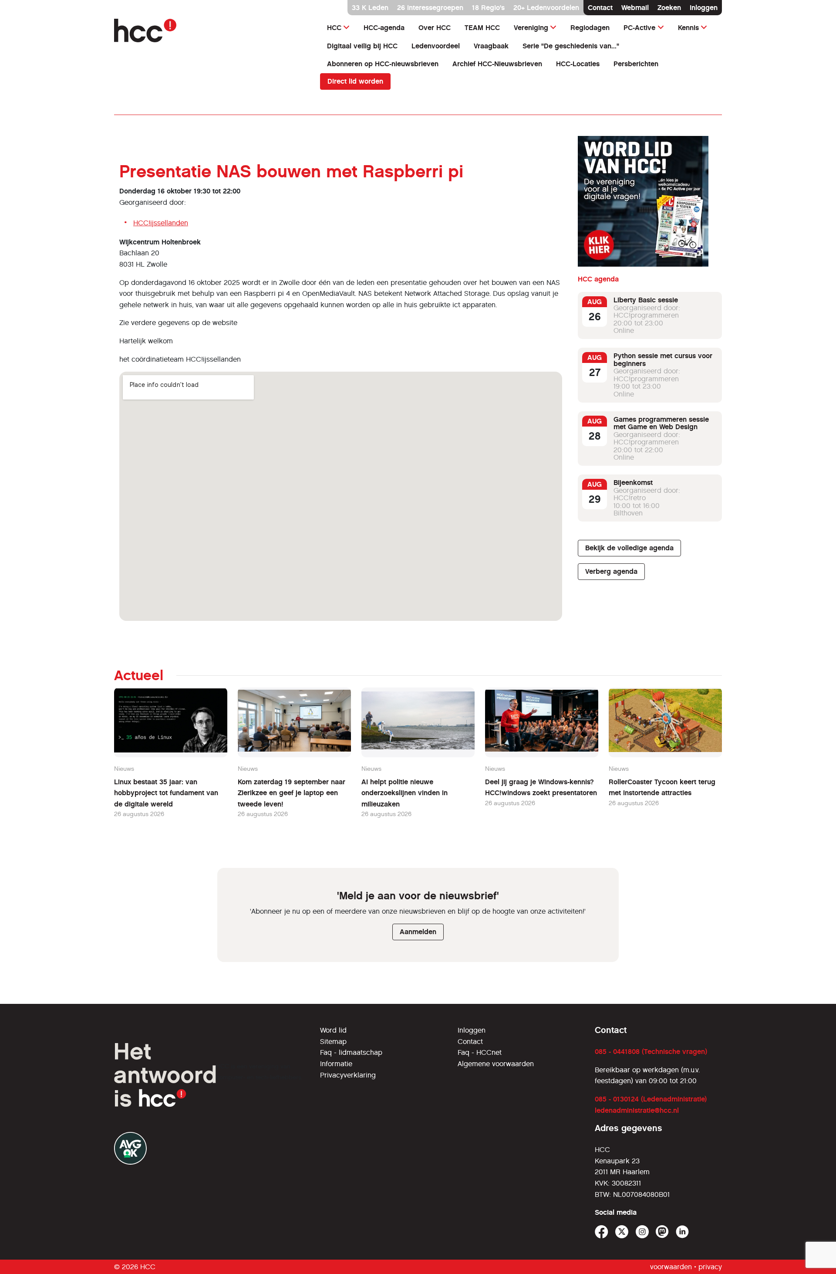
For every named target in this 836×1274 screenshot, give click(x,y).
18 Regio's (488, 7)
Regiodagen (590, 28)
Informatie (336, 1064)
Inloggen (704, 7)
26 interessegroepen (430, 7)
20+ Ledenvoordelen (546, 7)
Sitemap (333, 1041)
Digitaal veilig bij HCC (362, 46)
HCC (334, 28)
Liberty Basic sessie (646, 300)
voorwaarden (671, 1267)
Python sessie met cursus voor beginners (663, 360)
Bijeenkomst (633, 482)
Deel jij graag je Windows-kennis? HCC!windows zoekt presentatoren (541, 787)
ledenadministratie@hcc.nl (637, 1110)
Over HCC (434, 28)
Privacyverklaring (348, 1075)
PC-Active (639, 28)
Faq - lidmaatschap (351, 1052)
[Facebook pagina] (601, 1232)
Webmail (635, 7)
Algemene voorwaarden (496, 1064)
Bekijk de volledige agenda (629, 548)
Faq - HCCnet (480, 1052)
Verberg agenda (611, 571)
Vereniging (531, 28)
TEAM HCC (482, 28)
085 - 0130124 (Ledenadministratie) (651, 1099)
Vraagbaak (491, 46)
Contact (600, 7)
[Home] (212, 30)
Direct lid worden (355, 81)
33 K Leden (370, 7)
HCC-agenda (384, 28)
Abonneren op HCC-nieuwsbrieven (382, 64)
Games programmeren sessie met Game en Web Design (661, 423)
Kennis (688, 28)
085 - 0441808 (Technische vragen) (651, 1051)
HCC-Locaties (578, 64)
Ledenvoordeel (435, 46)
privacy (710, 1267)
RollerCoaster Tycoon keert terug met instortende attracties (662, 787)
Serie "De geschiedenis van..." (570, 46)
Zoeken (669, 7)
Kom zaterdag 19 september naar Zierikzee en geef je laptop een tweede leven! (291, 793)
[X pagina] (622, 1232)
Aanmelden (418, 932)
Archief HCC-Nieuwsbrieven (497, 64)
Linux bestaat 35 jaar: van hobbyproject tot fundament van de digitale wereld (166, 793)
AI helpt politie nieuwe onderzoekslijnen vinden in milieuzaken (404, 793)
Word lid (333, 1030)
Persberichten (636, 64)
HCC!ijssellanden (160, 223)
